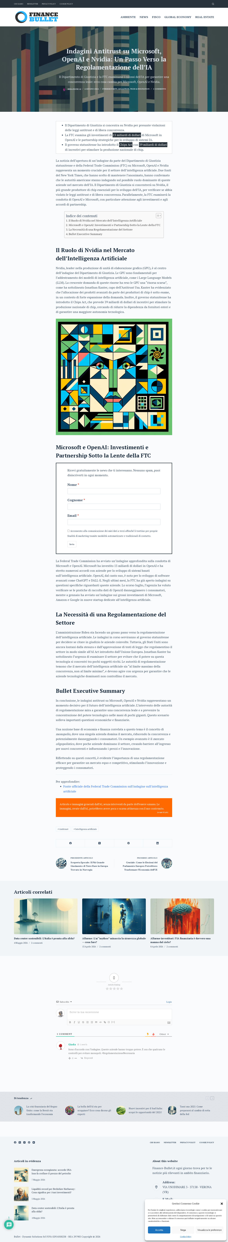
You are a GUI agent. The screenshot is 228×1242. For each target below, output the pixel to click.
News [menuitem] (144, 17)
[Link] (105, 1022)
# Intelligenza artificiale (85, 829)
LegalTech (123, 89)
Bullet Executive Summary (85, 234)
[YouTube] (34, 1142)
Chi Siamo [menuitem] (18, 4)
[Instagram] (24, 1142)
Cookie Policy (185, 1236)
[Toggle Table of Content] (157, 215)
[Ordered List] (87, 1022)
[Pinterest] (128, 843)
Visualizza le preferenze (209, 1230)
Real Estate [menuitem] (204, 17)
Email (72, 515)
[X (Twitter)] (99, 843)
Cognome (75, 500)
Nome (72, 484)
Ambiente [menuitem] (128, 17)
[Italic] (74, 1022)
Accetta (159, 1230)
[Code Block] (100, 1022)
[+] (113, 1022)
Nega (183, 1230)
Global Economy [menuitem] (177, 17)
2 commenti (36, 942)
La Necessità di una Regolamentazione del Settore (101, 229)
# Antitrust (63, 829)
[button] (221, 1203)
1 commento (159, 89)
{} (109, 1022)
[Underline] (79, 1022)
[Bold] (70, 1022)
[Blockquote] (96, 1022)
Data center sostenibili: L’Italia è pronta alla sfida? (44, 938)
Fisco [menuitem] (156, 17)
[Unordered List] (92, 1022)
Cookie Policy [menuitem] (66, 4)
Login (169, 1001)
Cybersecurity (109, 89)
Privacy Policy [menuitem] (49, 4)
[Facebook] (70, 843)
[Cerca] (213, 4)
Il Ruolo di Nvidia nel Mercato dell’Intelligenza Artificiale (105, 220)
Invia (71, 544)
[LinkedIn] (157, 843)
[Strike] (83, 1022)
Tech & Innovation (140, 89)
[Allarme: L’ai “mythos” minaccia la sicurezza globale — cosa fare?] (114, 916)
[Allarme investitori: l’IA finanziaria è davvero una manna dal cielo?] (182, 916)
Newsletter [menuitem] (32, 4)
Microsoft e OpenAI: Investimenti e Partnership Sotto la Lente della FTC (115, 225)
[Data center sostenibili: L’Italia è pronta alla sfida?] (46, 916)
